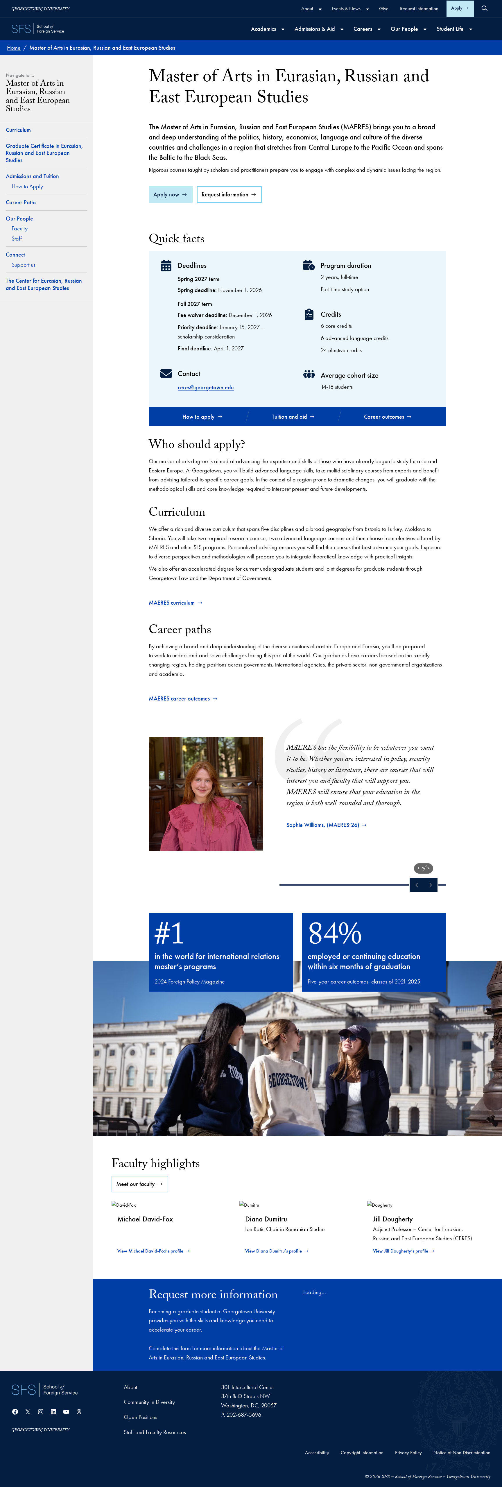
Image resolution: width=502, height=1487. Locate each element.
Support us (23, 264)
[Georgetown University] (41, 8)
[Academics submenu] (282, 29)
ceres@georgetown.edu (206, 387)
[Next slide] (431, 885)
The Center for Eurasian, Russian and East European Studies (44, 284)
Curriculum (18, 129)
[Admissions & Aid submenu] (341, 29)
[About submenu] (320, 9)
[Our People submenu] (425, 29)
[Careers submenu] (379, 29)
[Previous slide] (417, 885)
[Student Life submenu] (470, 29)
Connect (15, 254)
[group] (297, 785)
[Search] (484, 8)
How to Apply (27, 186)
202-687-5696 (244, 1414)
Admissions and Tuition (32, 176)
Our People (19, 218)
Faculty (20, 228)
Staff (17, 238)
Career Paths (21, 202)
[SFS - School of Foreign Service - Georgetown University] (38, 28)
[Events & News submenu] (367, 9)
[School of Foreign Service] (45, 1390)
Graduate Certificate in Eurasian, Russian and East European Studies (44, 153)
